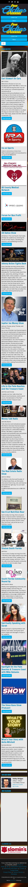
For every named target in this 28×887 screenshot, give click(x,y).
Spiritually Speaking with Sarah (13, 624)
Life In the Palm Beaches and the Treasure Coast (13, 387)
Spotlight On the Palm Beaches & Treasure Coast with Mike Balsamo (14, 669)
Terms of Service (18, 872)
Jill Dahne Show (9, 232)
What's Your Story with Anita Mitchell (12, 741)
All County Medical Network (10, 189)
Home (3, 866)
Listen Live (14, 17)
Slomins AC (6, 844)
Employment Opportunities (19, 866)
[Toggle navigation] (3, 43)
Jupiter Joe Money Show (13, 323)
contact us (20, 865)
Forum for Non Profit (11, 215)
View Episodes (7, 118)
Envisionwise (13, 880)
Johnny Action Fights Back (14, 263)
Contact (22, 868)
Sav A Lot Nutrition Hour (13, 511)
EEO (8, 866)
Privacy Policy (7, 872)
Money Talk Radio (10, 418)
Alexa (14, 21)
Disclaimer (14, 874)
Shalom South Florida (12, 548)
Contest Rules (14, 870)
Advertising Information (11, 868)
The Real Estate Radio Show (12, 472)
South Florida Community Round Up (13, 580)
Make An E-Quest (18, 784)
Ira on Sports (8, 147)
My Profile (16, 786)
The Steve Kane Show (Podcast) (11, 706)
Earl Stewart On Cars (11, 78)
